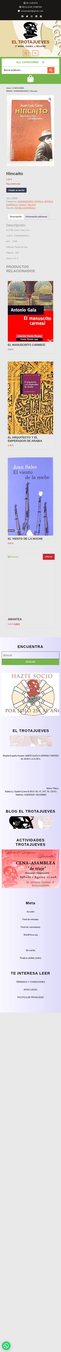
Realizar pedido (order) (30, 958)
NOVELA (39, 201)
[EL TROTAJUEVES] (31, 741)
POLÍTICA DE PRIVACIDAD (30, 997)
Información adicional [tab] (36, 216)
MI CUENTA (32, 3)
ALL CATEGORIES (27, 62)
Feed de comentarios (30, 927)
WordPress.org (31, 935)
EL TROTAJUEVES (30, 42)
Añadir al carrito (16, 190)
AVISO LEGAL (30, 989)
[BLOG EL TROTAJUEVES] (30, 822)
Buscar (50, 70)
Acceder (30, 911)
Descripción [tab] (16, 216)
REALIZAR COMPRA (32, 7)
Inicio (8, 88)
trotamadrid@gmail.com (32, 11)
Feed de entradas (30, 919)
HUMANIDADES (21, 91)
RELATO (32, 205)
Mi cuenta (30, 950)
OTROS (22, 205)
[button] (50, 99)
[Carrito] (30, 81)
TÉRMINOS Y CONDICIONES (30, 982)
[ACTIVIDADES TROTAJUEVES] (30, 868)
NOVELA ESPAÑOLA (25, 208)
